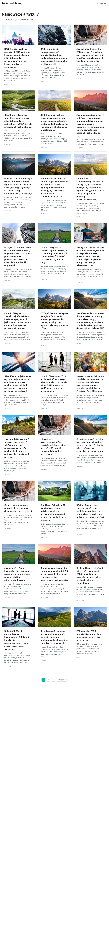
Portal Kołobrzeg (12, 3)
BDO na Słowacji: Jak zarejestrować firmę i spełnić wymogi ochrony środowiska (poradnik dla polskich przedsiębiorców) (90, 511)
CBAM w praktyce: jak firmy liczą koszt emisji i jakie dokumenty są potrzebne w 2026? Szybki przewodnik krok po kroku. (18, 121)
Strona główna (101, 3)
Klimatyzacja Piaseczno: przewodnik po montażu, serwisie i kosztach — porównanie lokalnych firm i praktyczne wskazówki (54, 637)
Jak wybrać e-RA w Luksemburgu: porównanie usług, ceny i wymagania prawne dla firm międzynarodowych (18, 574)
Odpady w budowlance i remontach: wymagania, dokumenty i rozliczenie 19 (18, 508)
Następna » (62, 680)
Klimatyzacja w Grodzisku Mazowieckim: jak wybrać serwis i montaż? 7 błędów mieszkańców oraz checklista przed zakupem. (90, 445)
